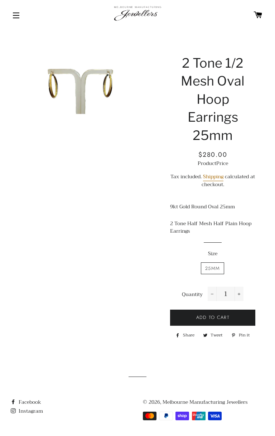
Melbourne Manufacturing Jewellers (205, 402)
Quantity (192, 295)
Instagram (30, 411)
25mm (212, 268)
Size (212, 254)
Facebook (29, 402)
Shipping (213, 176)
